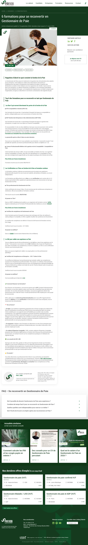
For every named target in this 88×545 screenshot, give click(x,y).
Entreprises (49, 3)
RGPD (56, 541)
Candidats (39, 3)
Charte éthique (62, 541)
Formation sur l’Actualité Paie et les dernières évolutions (21, 133)
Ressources (69, 3)
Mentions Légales (49, 541)
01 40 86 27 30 (30, 522)
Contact (78, 3)
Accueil (4, 11)
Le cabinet (29, 3)
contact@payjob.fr (32, 524)
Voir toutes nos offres (10, 508)
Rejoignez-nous (72, 523)
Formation (58, 3)
